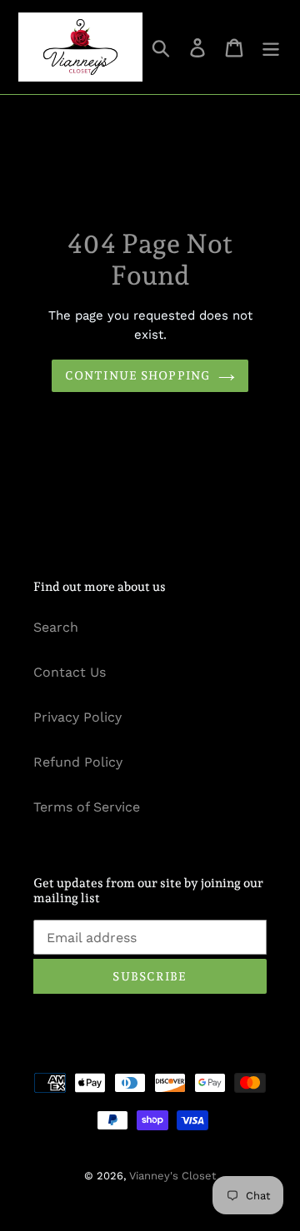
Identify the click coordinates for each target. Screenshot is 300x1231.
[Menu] (270, 47)
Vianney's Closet (172, 1175)
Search (55, 627)
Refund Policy (77, 762)
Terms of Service (86, 807)
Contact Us (69, 672)
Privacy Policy (77, 717)
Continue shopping (137, 375)
